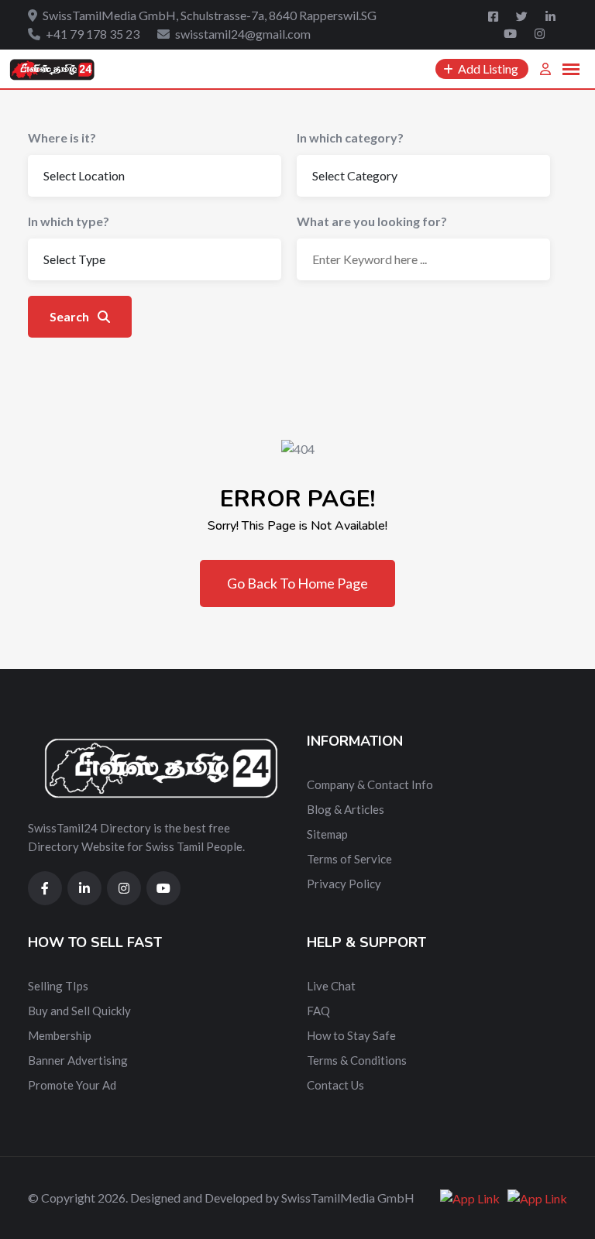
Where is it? (62, 137)
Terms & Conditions (357, 1060)
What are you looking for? (372, 221)
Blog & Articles (345, 809)
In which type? (68, 221)
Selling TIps (58, 986)
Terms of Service (349, 859)
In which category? (350, 137)
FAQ (318, 1011)
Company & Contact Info (370, 784)
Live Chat (331, 986)
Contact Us (335, 1085)
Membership (59, 1035)
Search (70, 316)
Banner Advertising (78, 1060)
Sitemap (327, 834)
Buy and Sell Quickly (79, 1011)
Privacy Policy (344, 884)
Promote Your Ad (72, 1085)
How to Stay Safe (351, 1035)
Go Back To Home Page (297, 583)
